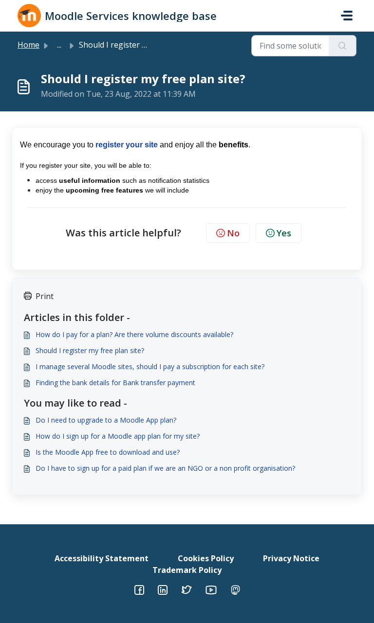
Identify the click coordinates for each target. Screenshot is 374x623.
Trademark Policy (187, 570)
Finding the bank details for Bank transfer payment (115, 382)
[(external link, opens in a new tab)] (162, 589)
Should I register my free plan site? (90, 350)
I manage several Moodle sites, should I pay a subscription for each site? (150, 366)
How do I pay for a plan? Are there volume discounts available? (134, 334)
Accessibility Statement (102, 558)
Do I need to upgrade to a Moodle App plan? (106, 420)
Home (28, 44)
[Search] (342, 45)
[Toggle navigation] (346, 15)
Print (45, 296)
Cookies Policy (206, 558)
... (59, 44)
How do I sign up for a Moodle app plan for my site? (118, 436)
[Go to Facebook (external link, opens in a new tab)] (139, 589)
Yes (284, 233)
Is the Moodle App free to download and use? (108, 452)
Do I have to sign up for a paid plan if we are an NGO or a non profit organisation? (165, 468)
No (233, 233)
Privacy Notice (291, 558)
